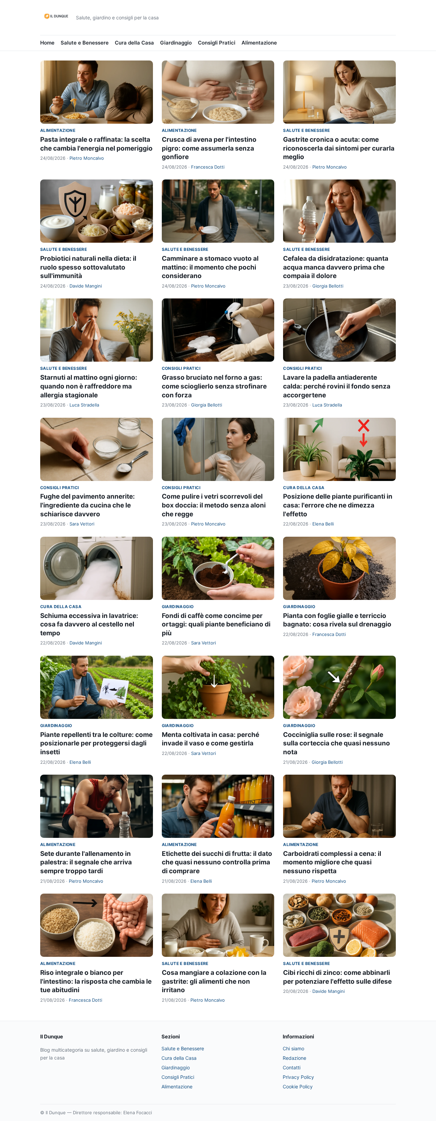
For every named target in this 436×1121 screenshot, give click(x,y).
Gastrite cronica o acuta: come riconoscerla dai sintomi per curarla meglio (338, 148)
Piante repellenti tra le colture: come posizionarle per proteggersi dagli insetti (96, 743)
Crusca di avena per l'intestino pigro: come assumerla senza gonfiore (209, 148)
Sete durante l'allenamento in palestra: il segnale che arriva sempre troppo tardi (86, 862)
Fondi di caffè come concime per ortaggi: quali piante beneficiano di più (216, 624)
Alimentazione (259, 42)
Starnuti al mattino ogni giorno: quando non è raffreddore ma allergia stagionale (88, 386)
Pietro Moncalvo (86, 158)
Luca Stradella (84, 405)
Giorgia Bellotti (327, 286)
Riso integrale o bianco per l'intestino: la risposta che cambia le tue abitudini (96, 981)
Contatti (291, 1067)
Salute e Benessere (85, 42)
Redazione (294, 1058)
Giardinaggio (176, 42)
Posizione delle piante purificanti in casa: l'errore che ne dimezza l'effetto (337, 505)
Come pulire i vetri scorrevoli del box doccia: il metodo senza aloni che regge (214, 505)
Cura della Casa (134, 42)
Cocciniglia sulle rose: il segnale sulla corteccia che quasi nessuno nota (336, 743)
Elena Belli (323, 524)
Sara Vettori (81, 524)
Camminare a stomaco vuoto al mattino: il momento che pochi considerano (210, 267)
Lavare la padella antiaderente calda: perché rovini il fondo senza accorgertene (336, 386)
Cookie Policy (298, 1086)
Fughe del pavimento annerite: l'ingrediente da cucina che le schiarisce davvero (87, 505)
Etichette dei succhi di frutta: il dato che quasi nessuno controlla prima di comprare (217, 862)
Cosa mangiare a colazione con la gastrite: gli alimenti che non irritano (214, 981)
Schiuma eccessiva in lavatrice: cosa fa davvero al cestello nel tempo (89, 624)
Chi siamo (293, 1048)
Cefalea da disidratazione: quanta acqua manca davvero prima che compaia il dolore (335, 267)
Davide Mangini (85, 286)
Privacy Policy (298, 1077)
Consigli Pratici (216, 42)
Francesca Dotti (207, 167)
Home (47, 42)
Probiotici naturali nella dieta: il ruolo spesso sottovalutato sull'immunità (88, 267)
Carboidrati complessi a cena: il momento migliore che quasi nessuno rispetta (332, 862)
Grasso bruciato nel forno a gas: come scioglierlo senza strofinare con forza (214, 386)
